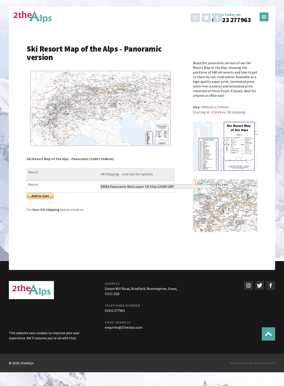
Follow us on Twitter (206, 17)
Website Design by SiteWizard (252, 363)
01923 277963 (231, 20)
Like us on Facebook (217, 17)
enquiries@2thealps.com (123, 327)
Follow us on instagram (195, 17)
